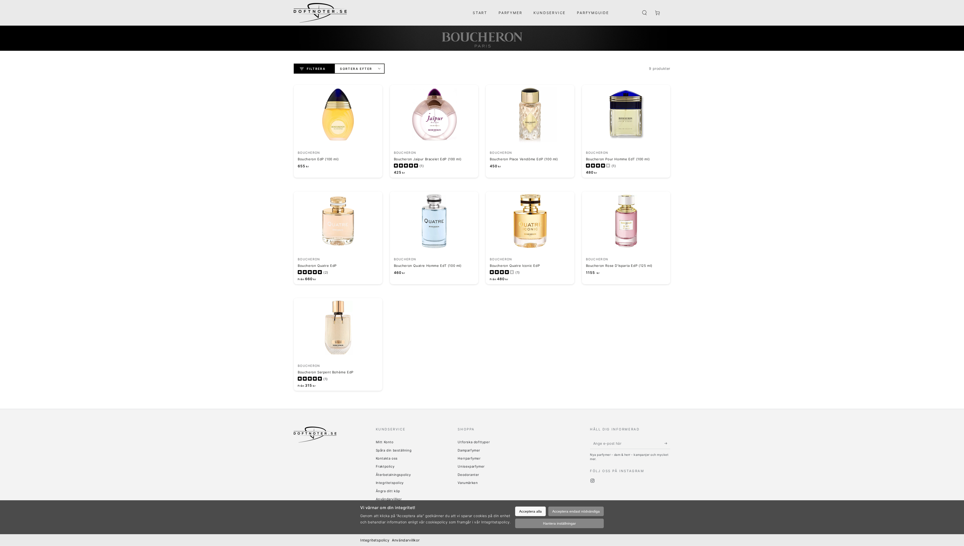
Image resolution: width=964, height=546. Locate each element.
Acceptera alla (530, 511)
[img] (406, 166)
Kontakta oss (387, 458)
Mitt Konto (385, 442)
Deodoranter (468, 475)
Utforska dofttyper (474, 442)
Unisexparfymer (471, 466)
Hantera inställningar (559, 523)
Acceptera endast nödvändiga (576, 511)
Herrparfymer (469, 458)
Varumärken (468, 483)
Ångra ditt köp (388, 491)
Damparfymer (469, 450)
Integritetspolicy (374, 540)
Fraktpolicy (385, 466)
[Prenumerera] (667, 443)
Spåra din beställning (394, 450)
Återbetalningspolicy (393, 475)
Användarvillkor (405, 540)
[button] (644, 12)
